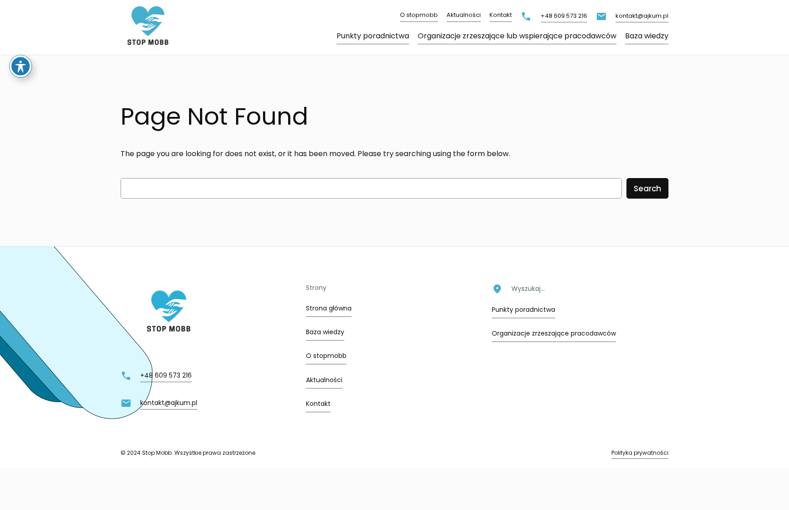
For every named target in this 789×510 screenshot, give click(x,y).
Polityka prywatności (639, 453)
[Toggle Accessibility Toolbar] (21, 66)
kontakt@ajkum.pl (641, 15)
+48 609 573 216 (564, 15)
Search (647, 188)
